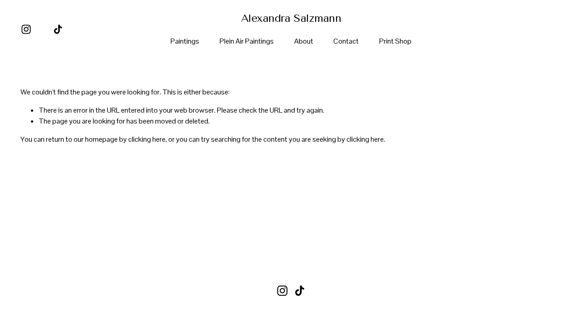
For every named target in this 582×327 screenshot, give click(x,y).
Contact (346, 41)
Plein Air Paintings (247, 41)
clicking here (147, 139)
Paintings (185, 41)
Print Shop (395, 41)
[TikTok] (58, 29)
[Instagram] (26, 29)
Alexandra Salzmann (291, 18)
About (303, 41)
